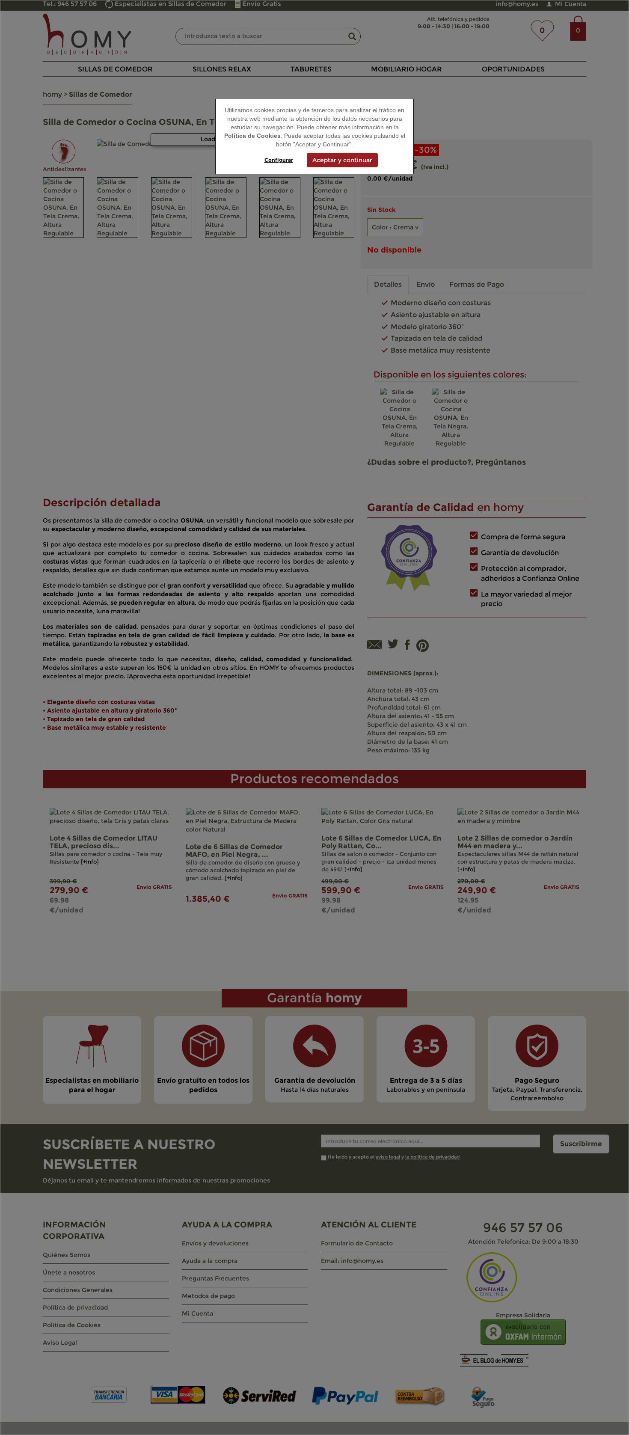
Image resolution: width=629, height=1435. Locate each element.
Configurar (278, 160)
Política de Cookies (252, 135)
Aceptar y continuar (342, 160)
